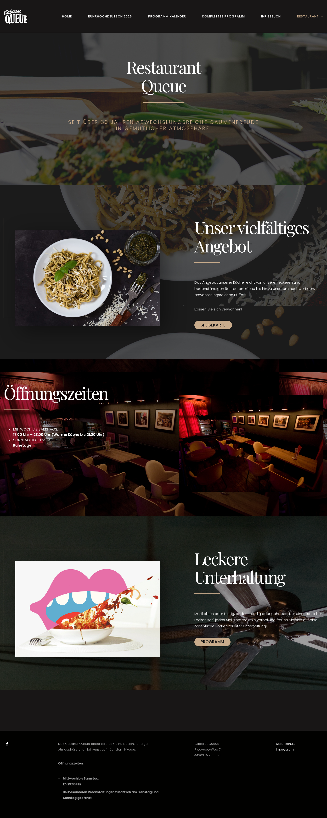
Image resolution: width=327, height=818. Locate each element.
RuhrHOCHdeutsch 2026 (110, 16)
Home (67, 16)
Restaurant (308, 16)
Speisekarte (213, 325)
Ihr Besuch (271, 16)
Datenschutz (285, 744)
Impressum (285, 749)
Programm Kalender (167, 16)
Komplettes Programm (223, 16)
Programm (212, 642)
